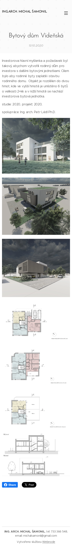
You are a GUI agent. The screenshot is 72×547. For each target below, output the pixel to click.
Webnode (48, 542)
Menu (66, 13)
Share (12, 484)
